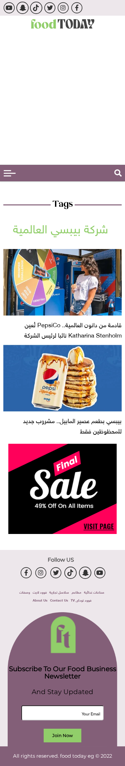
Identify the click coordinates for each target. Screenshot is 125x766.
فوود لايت (40, 592)
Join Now (62, 735)
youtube (8, 7)
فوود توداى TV (81, 600)
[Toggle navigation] (9, 173)
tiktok (36, 8)
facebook (76, 7)
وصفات (24, 592)
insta (63, 7)
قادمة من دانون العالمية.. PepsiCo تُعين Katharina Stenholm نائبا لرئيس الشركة (73, 329)
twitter (49, 7)
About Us (40, 600)
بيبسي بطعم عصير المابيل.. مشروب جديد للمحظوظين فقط (72, 425)
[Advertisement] (62, 99)
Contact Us (59, 600)
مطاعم (76, 592)
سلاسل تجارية (59, 592)
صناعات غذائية (94, 592)
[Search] (118, 173)
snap (22, 8)
